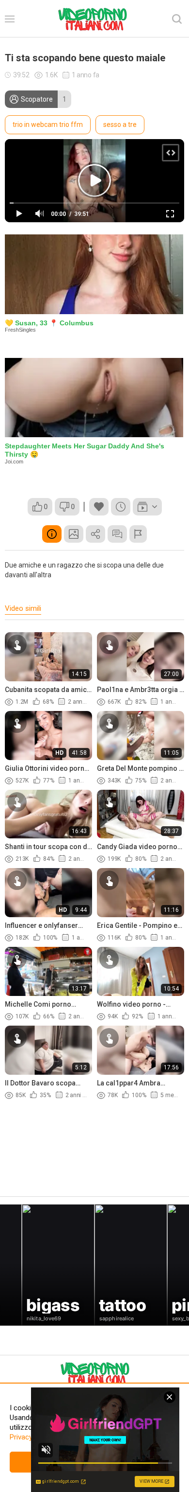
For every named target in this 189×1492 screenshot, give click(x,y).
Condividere (95, 534)
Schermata (73, 534)
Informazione (52, 534)
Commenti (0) (117, 534)
